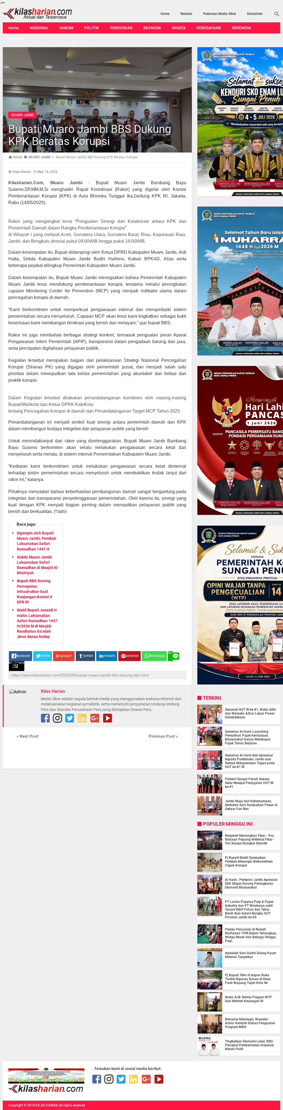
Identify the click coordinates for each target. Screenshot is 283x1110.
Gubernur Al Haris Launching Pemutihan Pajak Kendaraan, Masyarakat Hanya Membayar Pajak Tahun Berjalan (248, 737)
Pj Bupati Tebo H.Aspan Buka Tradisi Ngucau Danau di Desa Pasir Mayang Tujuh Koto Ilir (248, 979)
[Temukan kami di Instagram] (57, 718)
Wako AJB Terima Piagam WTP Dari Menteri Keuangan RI (248, 999)
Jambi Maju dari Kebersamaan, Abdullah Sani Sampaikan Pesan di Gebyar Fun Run (251, 805)
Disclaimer (255, 14)
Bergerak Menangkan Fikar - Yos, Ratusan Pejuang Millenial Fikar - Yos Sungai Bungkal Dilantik (249, 839)
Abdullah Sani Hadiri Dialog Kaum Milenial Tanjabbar (250, 955)
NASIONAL (39, 28)
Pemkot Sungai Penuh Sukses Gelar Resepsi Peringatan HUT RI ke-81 (249, 783)
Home (165, 14)
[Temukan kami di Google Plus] (95, 718)
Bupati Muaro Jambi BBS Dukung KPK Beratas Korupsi (89, 135)
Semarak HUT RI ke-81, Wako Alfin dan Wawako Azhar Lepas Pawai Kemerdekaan (250, 713)
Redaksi (186, 14)
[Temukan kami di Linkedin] (82, 718)
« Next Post (27, 736)
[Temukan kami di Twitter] (69, 718)
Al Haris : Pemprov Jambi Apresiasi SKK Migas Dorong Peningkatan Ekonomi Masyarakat (251, 883)
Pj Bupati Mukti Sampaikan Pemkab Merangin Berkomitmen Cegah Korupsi (249, 861)
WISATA (178, 28)
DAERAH (15, 39)
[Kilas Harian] (46, 1091)
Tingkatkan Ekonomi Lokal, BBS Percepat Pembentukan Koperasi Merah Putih (249, 1045)
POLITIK (91, 28)
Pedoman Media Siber (219, 14)
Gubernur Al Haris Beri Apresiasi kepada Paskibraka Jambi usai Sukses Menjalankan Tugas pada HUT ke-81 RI (250, 761)
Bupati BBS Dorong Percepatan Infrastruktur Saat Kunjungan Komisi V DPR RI (34, 591)
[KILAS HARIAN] (44, 13)
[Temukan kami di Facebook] (97, 1079)
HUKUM (66, 28)
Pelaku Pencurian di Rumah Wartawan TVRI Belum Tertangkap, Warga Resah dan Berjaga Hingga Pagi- (251, 935)
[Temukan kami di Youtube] (107, 718)
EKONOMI (152, 28)
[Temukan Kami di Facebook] (45, 718)
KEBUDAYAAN (208, 28)
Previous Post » (163, 736)
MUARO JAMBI (22, 115)
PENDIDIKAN (121, 28)
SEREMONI (241, 28)
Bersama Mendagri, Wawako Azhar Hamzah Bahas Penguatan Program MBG (250, 1023)
